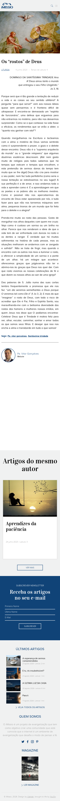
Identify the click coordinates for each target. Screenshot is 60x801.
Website (20, 357)
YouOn (53, 797)
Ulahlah (30, 797)
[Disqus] (30, 409)
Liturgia (5, 70)
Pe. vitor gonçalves (17, 336)
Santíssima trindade (38, 336)
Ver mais (30, 568)
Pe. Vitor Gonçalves (28, 353)
